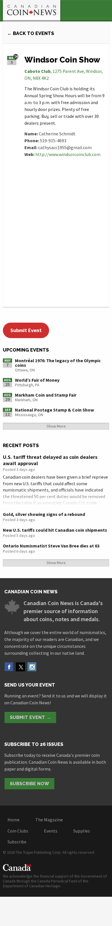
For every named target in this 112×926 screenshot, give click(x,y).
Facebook (8, 666)
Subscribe (16, 842)
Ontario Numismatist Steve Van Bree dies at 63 (51, 546)
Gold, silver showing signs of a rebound (44, 514)
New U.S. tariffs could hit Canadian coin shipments (55, 530)
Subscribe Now (29, 783)
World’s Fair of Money (37, 380)
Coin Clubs (17, 831)
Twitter (20, 666)
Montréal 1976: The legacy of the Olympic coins (58, 363)
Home (13, 819)
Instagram (31, 666)
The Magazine (49, 819)
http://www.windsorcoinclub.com (68, 154)
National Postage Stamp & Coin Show (54, 410)
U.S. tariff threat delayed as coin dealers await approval (50, 460)
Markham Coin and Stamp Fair (45, 395)
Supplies (81, 831)
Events (50, 831)
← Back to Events (30, 33)
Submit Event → (30, 717)
